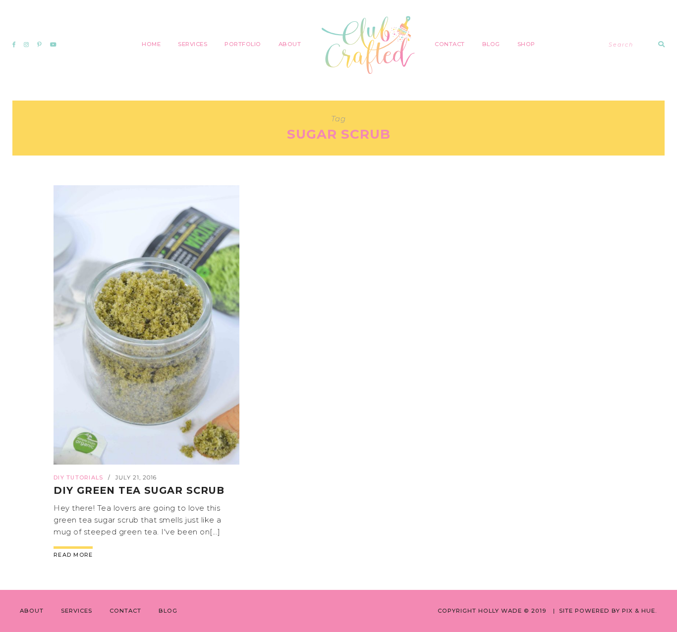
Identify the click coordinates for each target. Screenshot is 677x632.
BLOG (491, 44)
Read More (73, 554)
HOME (151, 44)
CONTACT (450, 44)
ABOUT (290, 44)
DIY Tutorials (78, 477)
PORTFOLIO (243, 44)
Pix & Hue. (639, 610)
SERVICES (192, 44)
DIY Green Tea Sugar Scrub (139, 490)
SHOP (526, 44)
